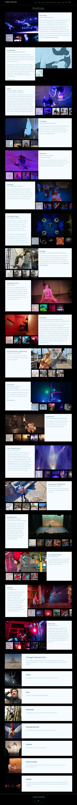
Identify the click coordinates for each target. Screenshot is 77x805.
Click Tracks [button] (51, 624)
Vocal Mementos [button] (12, 517)
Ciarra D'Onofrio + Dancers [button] (14, 519)
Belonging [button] (42, 251)
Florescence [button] (43, 317)
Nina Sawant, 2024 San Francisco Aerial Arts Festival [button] (52, 253)
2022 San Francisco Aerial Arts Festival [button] (16, 520)
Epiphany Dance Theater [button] (54, 486)
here (27, 470)
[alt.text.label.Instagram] (69, 2)
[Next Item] (36, 23)
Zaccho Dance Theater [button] (13, 450)
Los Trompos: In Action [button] (54, 555)
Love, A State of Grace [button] (14, 448)
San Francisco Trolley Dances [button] (56, 484)
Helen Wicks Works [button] (53, 556)
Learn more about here (51, 37)
